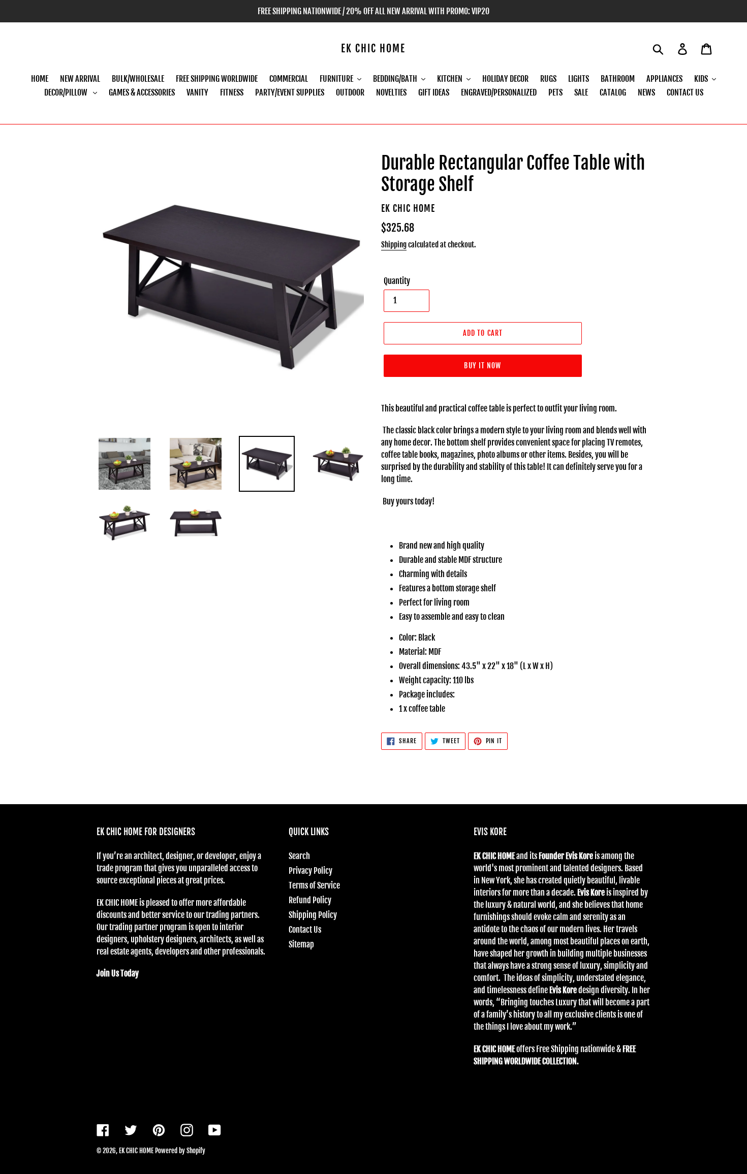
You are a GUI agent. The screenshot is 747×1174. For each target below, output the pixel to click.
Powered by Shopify (180, 1151)
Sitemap (301, 944)
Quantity (397, 281)
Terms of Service (314, 885)
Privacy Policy (310, 871)
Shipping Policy (313, 915)
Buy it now (482, 365)
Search (299, 856)
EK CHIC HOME (373, 49)
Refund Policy (310, 900)
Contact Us (305, 930)
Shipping (394, 244)
